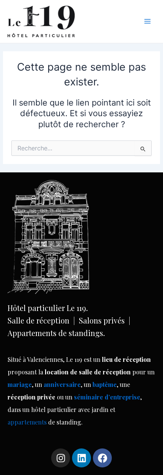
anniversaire (62, 384)
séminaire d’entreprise (107, 397)
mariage (20, 384)
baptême (104, 384)
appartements (28, 422)
